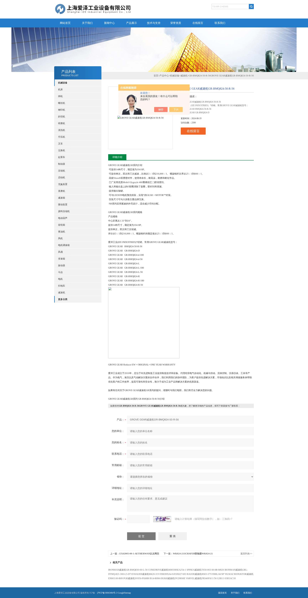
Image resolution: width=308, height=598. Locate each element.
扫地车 (61, 285)
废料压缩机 (64, 211)
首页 (156, 75)
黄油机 (61, 231)
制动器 (61, 164)
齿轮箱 (61, 224)
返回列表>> (246, 553)
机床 (60, 89)
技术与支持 (153, 23)
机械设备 (174, 75)
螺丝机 (61, 103)
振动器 (61, 265)
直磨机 (61, 191)
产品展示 (131, 23)
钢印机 (61, 109)
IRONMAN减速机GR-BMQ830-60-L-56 (128, 569)
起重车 (61, 157)
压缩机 (61, 170)
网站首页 (65, 23)
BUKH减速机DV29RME (173, 578)
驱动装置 (62, 204)
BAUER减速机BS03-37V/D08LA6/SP (205, 574)
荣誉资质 (175, 23)
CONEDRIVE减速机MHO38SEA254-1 (167, 569)
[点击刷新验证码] (162, 519)
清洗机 (61, 130)
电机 (60, 279)
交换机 (61, 150)
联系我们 (220, 23)
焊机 (60, 96)
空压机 (61, 137)
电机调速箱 (64, 245)
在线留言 (197, 23)
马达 (60, 272)
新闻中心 (109, 23)
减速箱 (61, 197)
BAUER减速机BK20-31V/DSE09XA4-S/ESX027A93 (160, 574)
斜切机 (61, 116)
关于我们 (87, 23)
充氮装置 (62, 184)
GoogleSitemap (124, 593)
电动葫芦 (62, 218)
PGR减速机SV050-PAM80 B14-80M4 (142, 578)
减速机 (61, 292)
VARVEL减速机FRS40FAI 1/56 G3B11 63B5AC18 (211, 578)
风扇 (60, 252)
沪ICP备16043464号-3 (107, 593)
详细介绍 (117, 157)
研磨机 (61, 123)
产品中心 (164, 75)
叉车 (60, 143)
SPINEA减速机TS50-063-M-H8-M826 (205, 569)
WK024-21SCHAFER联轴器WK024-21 (193, 553)
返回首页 (222, 593)
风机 (60, 238)
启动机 (61, 177)
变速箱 (61, 258)
